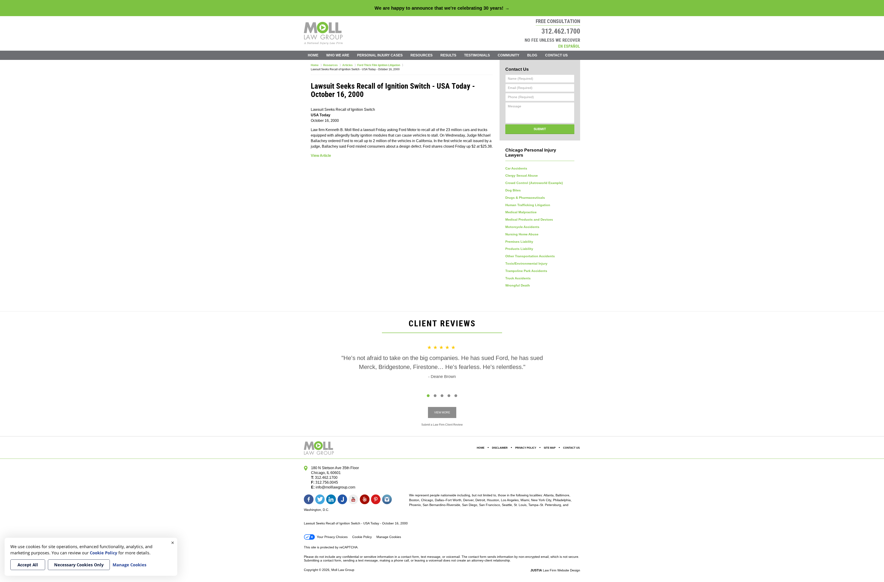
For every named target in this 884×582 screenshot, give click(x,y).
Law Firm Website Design (555, 570)
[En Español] (569, 46)
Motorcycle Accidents (522, 227)
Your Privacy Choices (332, 537)
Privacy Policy (525, 447)
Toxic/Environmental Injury (526, 263)
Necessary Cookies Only (79, 564)
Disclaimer (500, 447)
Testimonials (477, 55)
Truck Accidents (518, 278)
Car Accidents (516, 168)
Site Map (549, 447)
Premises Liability (519, 241)
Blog (532, 55)
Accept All (27, 564)
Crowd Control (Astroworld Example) (534, 183)
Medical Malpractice (521, 212)
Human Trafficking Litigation (527, 205)
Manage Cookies (388, 537)
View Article (321, 156)
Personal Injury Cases (380, 55)
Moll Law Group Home (323, 33)
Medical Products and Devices (529, 219)
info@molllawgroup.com (335, 487)
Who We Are (337, 55)
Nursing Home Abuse (521, 234)
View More (442, 412)
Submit (540, 129)
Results (448, 55)
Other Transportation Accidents (530, 256)
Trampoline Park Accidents (526, 271)
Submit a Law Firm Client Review (442, 424)
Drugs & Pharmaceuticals (525, 197)
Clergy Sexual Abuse (521, 175)
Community (508, 55)
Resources (421, 55)
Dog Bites (513, 190)
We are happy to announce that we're (442, 8)
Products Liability (519, 249)
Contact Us (556, 55)
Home (313, 55)
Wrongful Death (517, 285)
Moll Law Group (342, 570)
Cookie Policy (362, 537)
